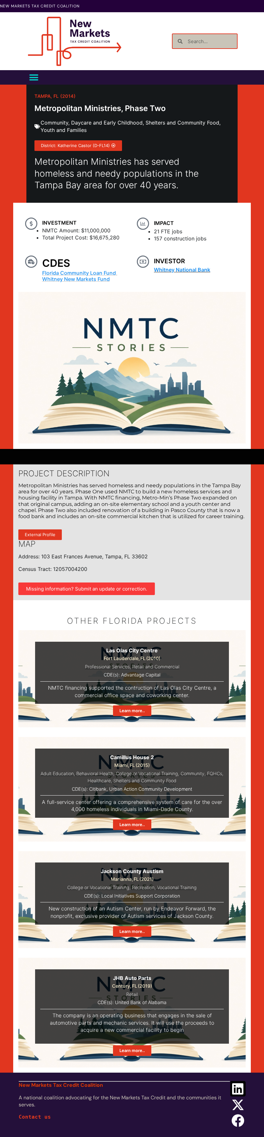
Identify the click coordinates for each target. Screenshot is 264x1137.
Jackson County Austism (132, 871)
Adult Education (57, 773)
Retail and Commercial (155, 666)
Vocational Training (177, 887)
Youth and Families (64, 130)
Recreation (143, 887)
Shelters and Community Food (182, 122)
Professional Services (107, 666)
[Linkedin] (238, 1088)
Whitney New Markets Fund (76, 279)
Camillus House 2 (132, 757)
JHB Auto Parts (132, 978)
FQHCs (214, 773)
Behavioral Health (94, 773)
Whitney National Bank (182, 269)
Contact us (35, 1117)
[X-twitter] (238, 1105)
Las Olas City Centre (132, 650)
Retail (132, 994)
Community (54, 122)
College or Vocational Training (147, 773)
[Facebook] (238, 1120)
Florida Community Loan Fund (79, 273)
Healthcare (99, 780)
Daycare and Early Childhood (107, 122)
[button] (33, 77)
